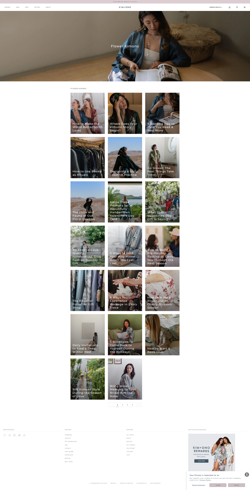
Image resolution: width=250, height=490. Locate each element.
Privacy (113, 483)
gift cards (69, 462)
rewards (130, 451)
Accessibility (141, 483)
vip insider (131, 448)
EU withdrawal (71, 441)
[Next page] (139, 405)
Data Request (155, 483)
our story (130, 435)
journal (129, 441)
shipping (68, 435)
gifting (67, 458)
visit (128, 455)
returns (68, 438)
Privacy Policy (205, 480)
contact (68, 448)
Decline (236, 485)
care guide (69, 451)
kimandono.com (97, 483)
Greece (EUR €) (215, 7)
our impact (131, 445)
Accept (218, 485)
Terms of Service (126, 483)
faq (66, 445)
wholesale (69, 455)
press (129, 438)
